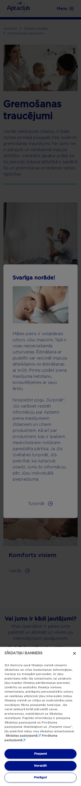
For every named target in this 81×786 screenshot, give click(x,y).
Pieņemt (40, 753)
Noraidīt (40, 765)
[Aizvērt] (74, 653)
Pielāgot (40, 777)
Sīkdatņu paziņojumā (21, 735)
